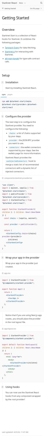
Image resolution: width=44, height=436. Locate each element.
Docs (21, 3)
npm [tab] (4, 94)
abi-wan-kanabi (12, 58)
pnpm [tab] (10, 94)
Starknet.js (10, 51)
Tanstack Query (12, 47)
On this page (34, 8)
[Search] (41, 3)
